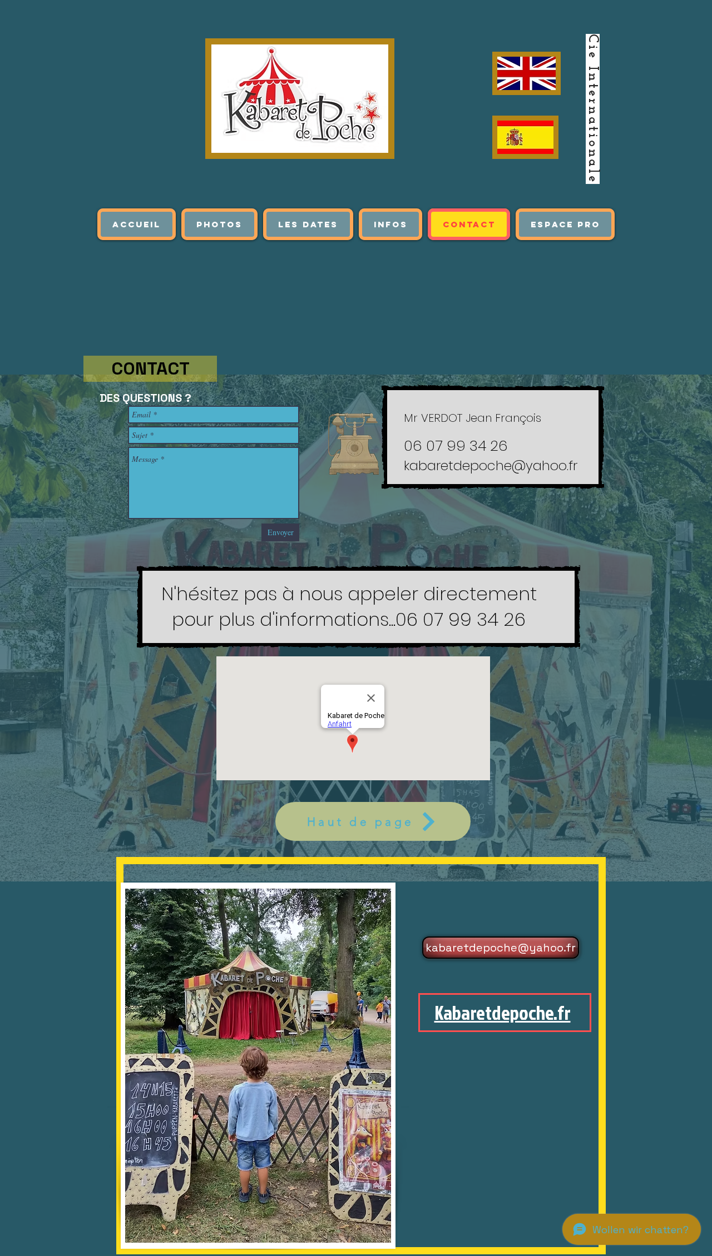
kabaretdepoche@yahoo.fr (490, 465)
